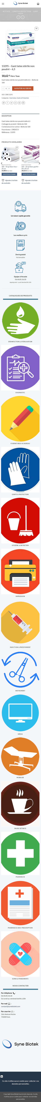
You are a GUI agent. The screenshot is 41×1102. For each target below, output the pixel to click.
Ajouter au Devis (22, 88)
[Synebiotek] (20, 4)
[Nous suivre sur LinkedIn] (2, 1076)
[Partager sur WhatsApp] (3, 103)
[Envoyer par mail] (15, 103)
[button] (3, 3)
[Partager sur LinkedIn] (23, 103)
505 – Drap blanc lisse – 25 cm (10, 168)
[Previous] (1, 167)
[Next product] (18, 17)
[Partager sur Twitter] (11, 103)
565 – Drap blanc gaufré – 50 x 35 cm (30, 168)
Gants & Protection (22, 11)
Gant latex (13, 98)
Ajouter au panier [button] (9, 174)
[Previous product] (22, 17)
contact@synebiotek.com (10, 1006)
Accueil (6, 11)
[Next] (39, 167)
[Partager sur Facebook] (7, 103)
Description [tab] (6, 116)
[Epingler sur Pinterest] (19, 103)
